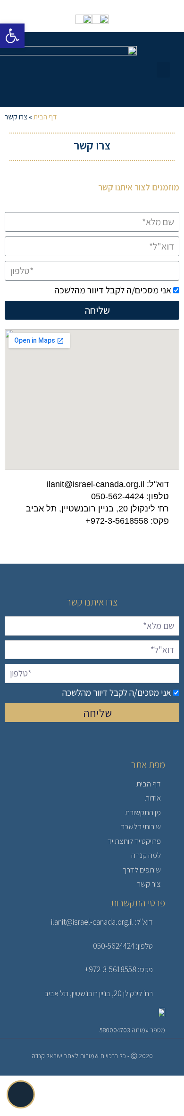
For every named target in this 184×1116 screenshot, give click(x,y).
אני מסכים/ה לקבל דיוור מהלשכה (112, 290)
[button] (163, 70)
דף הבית (45, 117)
